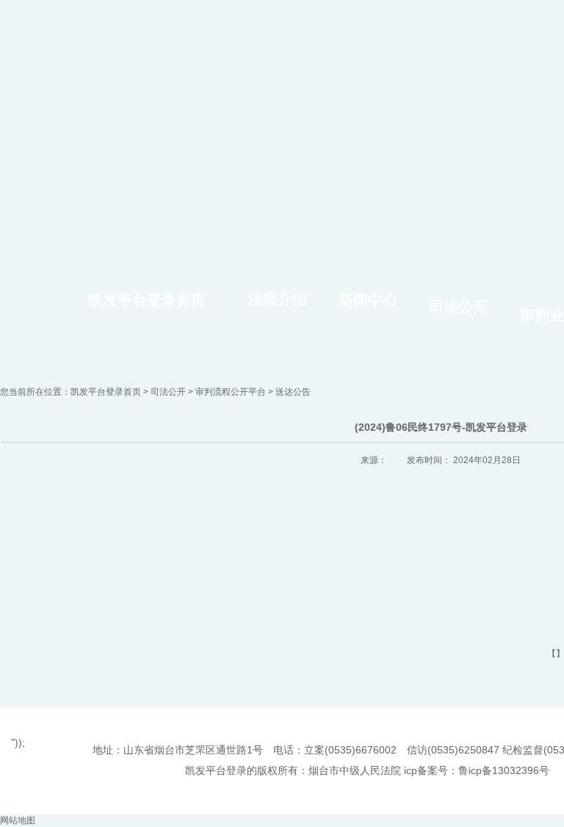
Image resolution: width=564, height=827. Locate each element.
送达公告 (293, 392)
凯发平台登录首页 (147, 300)
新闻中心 (368, 300)
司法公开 (458, 306)
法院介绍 (277, 299)
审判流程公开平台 (230, 392)
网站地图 (17, 820)
